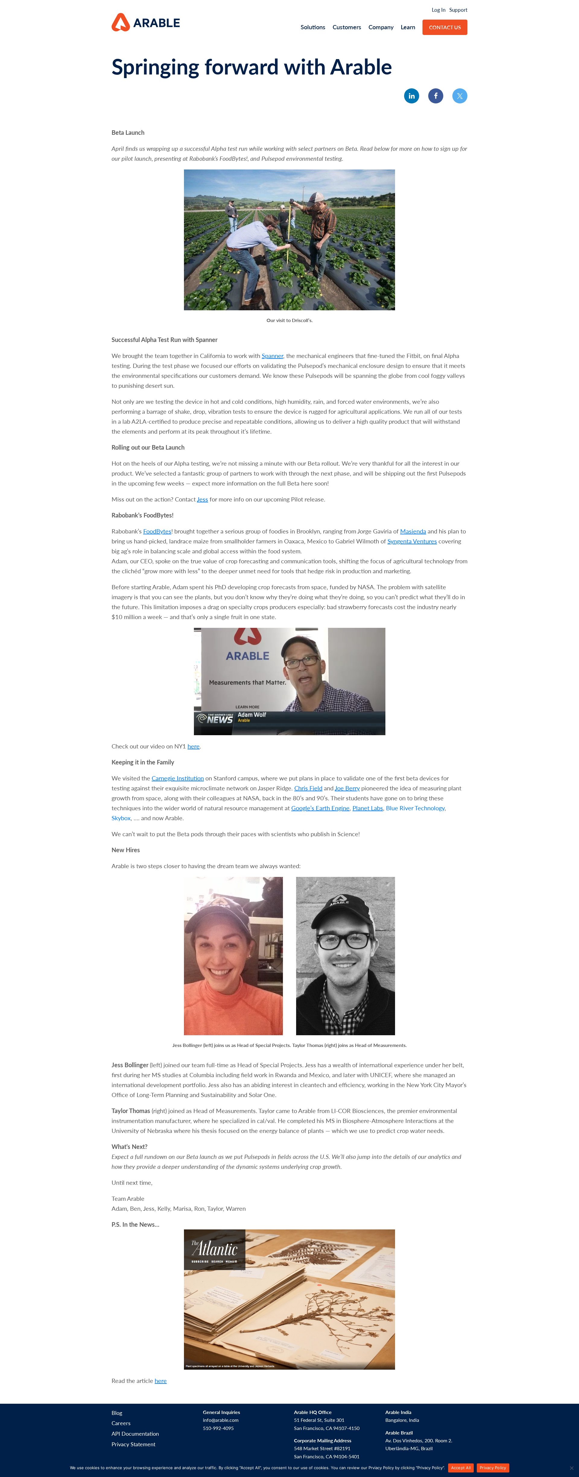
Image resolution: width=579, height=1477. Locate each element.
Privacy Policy (493, 1467)
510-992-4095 (218, 1428)
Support (458, 9)
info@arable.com (221, 1419)
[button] (411, 95)
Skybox (121, 818)
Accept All (461, 1467)
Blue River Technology (415, 808)
